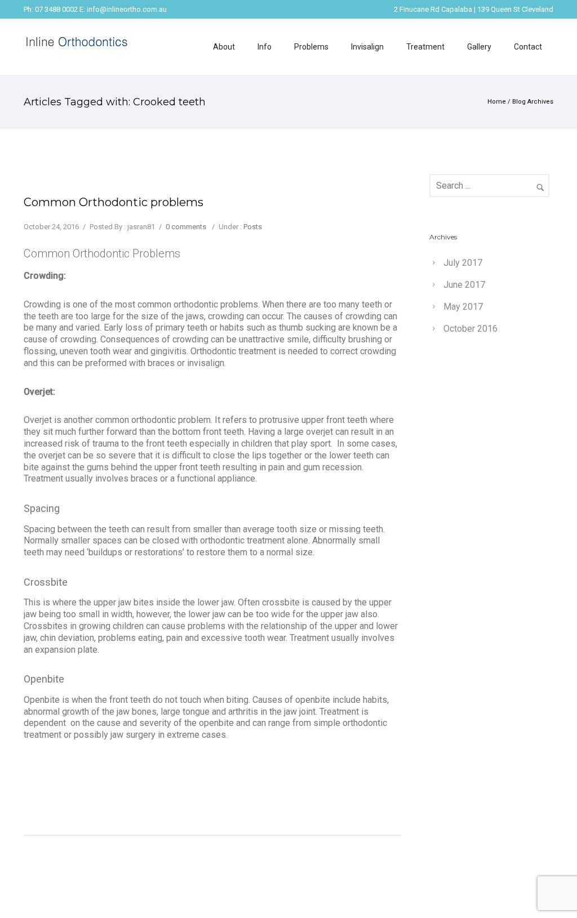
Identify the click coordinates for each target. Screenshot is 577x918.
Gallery (479, 46)
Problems (311, 46)
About (224, 46)
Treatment (425, 46)
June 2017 (464, 284)
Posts (252, 226)
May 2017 (463, 306)
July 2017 (462, 262)
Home (496, 101)
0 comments (186, 226)
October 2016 (470, 328)
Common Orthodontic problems (113, 202)
